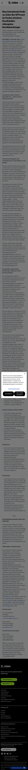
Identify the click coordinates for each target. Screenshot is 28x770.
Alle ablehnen (8, 393)
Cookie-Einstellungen (14, 388)
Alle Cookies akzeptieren (19, 393)
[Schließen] (24, 373)
